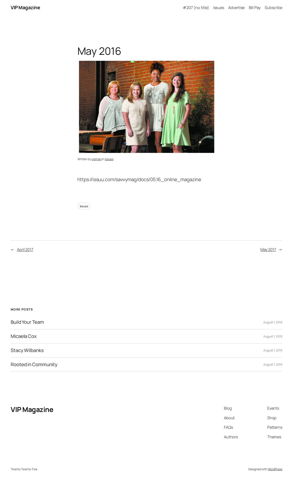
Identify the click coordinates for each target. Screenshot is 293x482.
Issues (109, 159)
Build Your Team (27, 322)
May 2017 (268, 249)
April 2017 (25, 249)
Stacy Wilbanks (27, 350)
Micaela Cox (24, 336)
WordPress (275, 469)
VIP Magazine (25, 7)
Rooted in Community (34, 364)
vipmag (96, 159)
